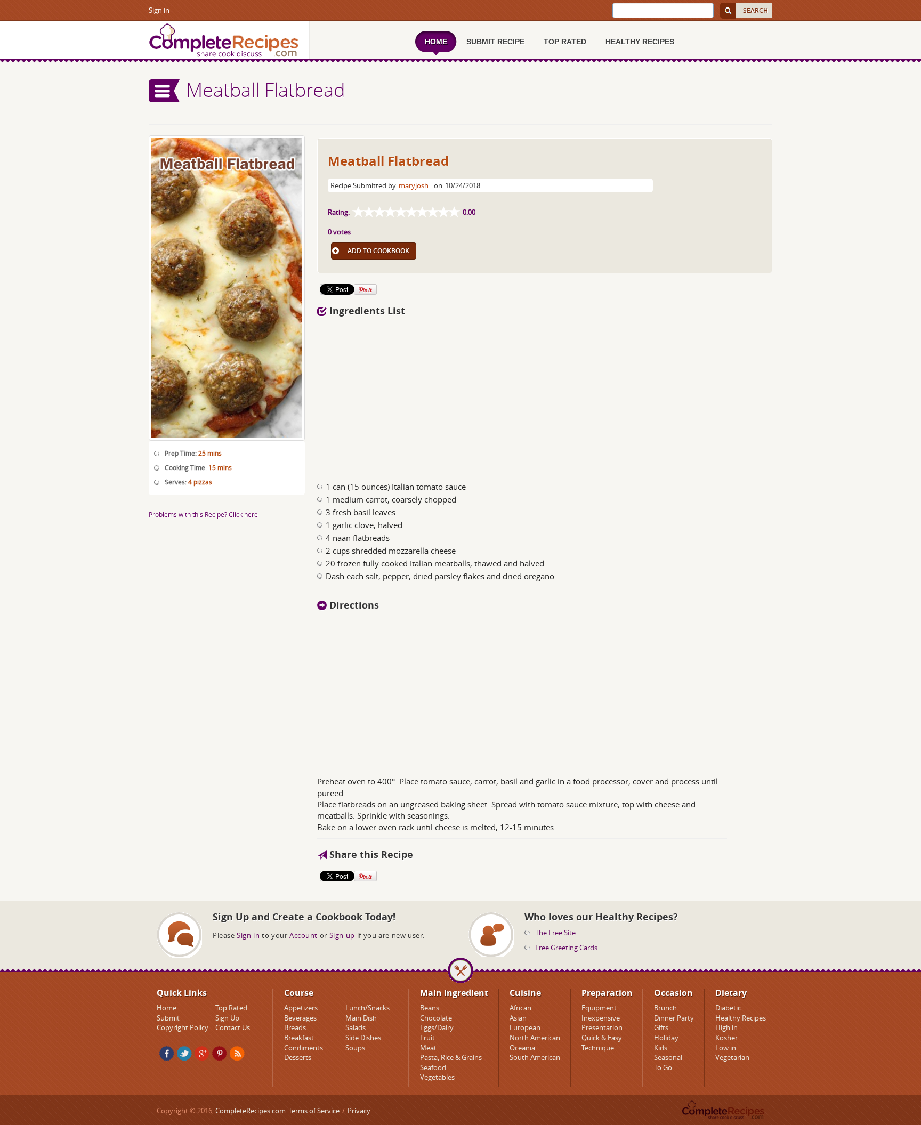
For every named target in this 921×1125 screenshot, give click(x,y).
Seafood (433, 1067)
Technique (597, 1048)
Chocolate (436, 1018)
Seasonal (668, 1057)
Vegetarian (732, 1057)
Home (166, 1008)
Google (202, 1053)
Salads (355, 1027)
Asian (518, 1018)
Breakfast (299, 1037)
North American (535, 1037)
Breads (295, 1027)
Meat (428, 1048)
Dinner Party (674, 1018)
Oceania (522, 1048)
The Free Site (555, 932)
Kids (660, 1048)
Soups (355, 1048)
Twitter (184, 1053)
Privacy (359, 1110)
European (525, 1027)
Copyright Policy (182, 1027)
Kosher (726, 1037)
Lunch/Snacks (367, 1008)
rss (237, 1053)
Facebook (166, 1053)
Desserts (297, 1057)
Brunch (665, 1008)
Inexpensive (600, 1018)
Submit (168, 1018)
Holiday (666, 1037)
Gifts (661, 1027)
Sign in (159, 10)
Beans (429, 1008)
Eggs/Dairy (437, 1027)
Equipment (599, 1008)
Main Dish (361, 1018)
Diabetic (728, 1008)
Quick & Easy (601, 1037)
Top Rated (231, 1008)
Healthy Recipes (740, 1018)
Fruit (427, 1037)
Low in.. (727, 1048)
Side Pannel (165, 91)
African (520, 1008)
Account (303, 935)
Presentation (602, 1027)
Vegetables (437, 1077)
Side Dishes (363, 1037)
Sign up (342, 935)
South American (535, 1057)
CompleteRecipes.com (250, 1110)
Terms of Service (314, 1110)
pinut (219, 1053)
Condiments (303, 1048)
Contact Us (232, 1027)
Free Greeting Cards (566, 947)
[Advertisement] (483, 396)
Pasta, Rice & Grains (451, 1057)
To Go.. (664, 1067)
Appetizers (301, 1008)
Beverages (300, 1018)
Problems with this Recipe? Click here (203, 514)
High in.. (728, 1027)
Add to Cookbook (378, 250)
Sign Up (227, 1018)
